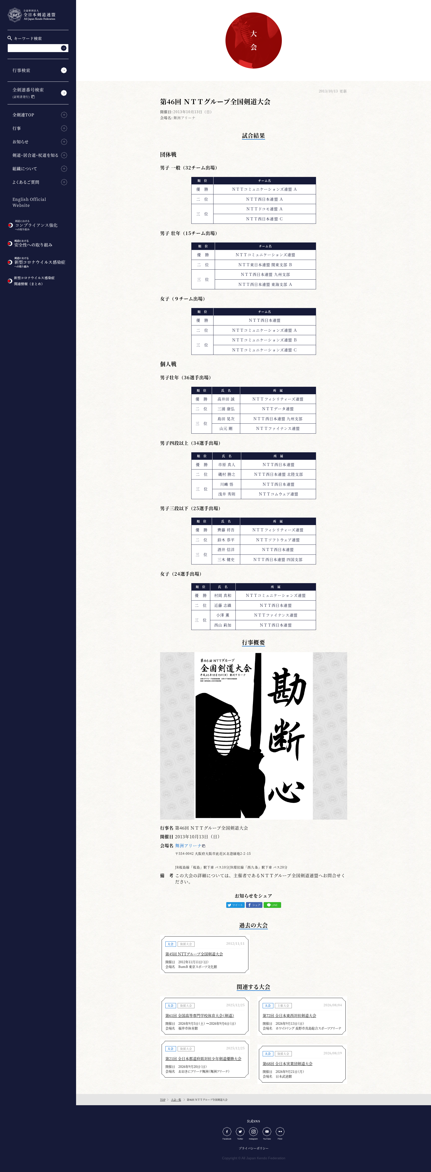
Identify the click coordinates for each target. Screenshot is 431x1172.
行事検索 (21, 70)
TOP (162, 1099)
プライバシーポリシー (254, 1148)
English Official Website (29, 202)
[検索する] (64, 48)
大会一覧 (176, 1099)
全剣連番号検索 (28, 92)
